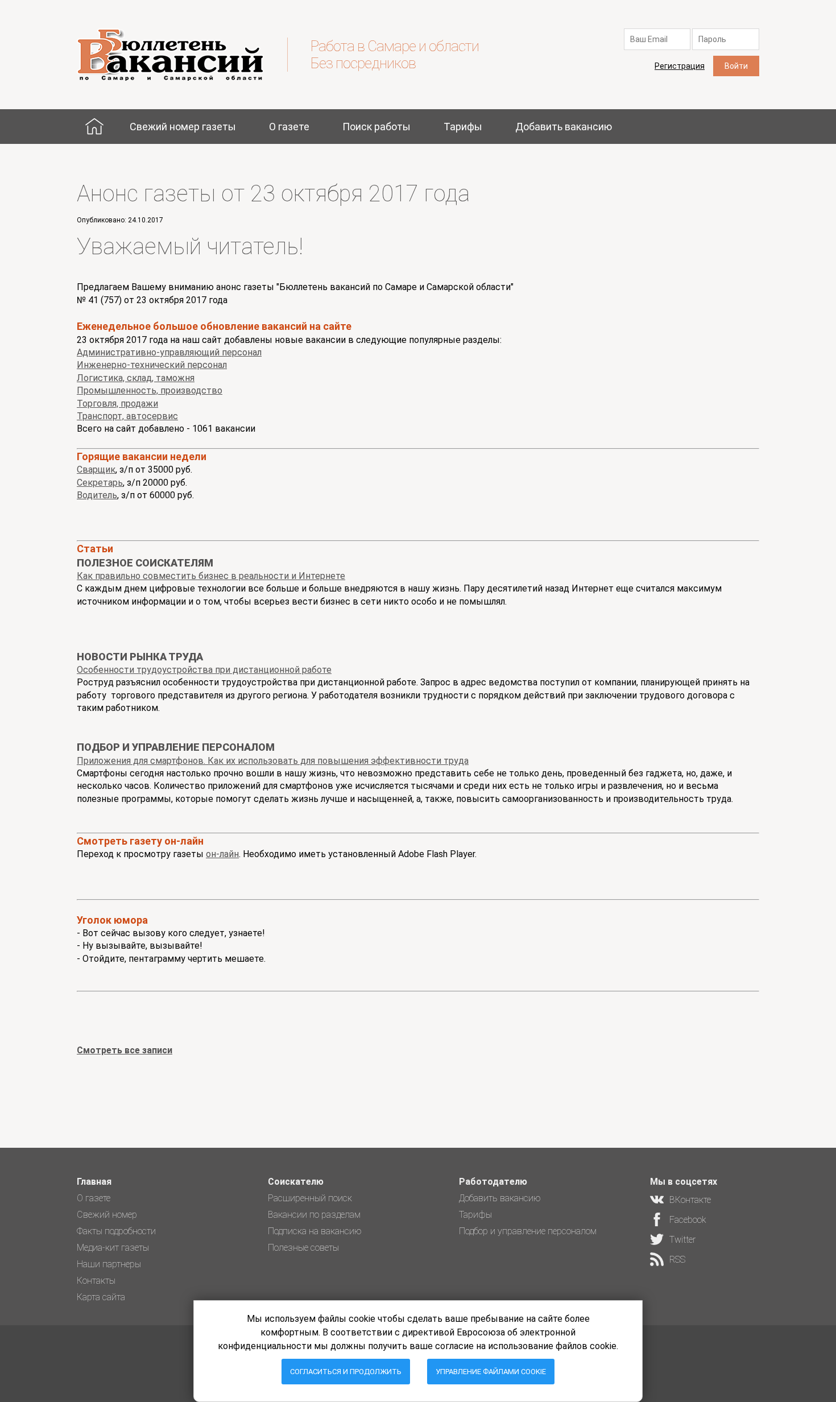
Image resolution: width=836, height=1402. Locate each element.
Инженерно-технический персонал (152, 364)
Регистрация (680, 66)
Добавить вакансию (563, 127)
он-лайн (222, 854)
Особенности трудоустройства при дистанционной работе (204, 669)
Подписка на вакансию (315, 1231)
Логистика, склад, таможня (135, 378)
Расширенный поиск (310, 1198)
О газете (289, 127)
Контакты (96, 1280)
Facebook (687, 1219)
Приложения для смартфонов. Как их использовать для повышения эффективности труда (273, 760)
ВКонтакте (690, 1199)
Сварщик (96, 469)
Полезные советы (303, 1247)
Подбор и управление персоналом (528, 1231)
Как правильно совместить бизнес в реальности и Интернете (211, 575)
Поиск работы (376, 127)
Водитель (97, 495)
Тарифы (463, 127)
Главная (94, 126)
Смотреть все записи (124, 1050)
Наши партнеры (109, 1264)
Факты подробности (116, 1231)
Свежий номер (107, 1214)
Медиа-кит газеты (113, 1247)
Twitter (682, 1239)
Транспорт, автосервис (127, 416)
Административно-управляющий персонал (169, 352)
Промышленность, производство (149, 390)
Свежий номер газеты (183, 127)
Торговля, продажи (117, 403)
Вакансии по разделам (314, 1214)
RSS (677, 1259)
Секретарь (100, 482)
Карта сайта (101, 1297)
